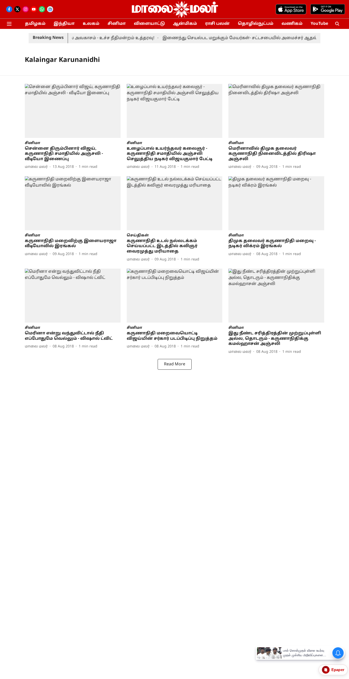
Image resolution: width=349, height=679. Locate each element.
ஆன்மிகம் (185, 23)
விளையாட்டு (149, 23)
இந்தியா (64, 23)
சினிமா (117, 23)
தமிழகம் (35, 23)
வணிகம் (292, 23)
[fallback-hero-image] (73, 111)
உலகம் (91, 23)
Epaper (337, 669)
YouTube (319, 23)
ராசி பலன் (217, 23)
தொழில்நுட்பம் (255, 23)
